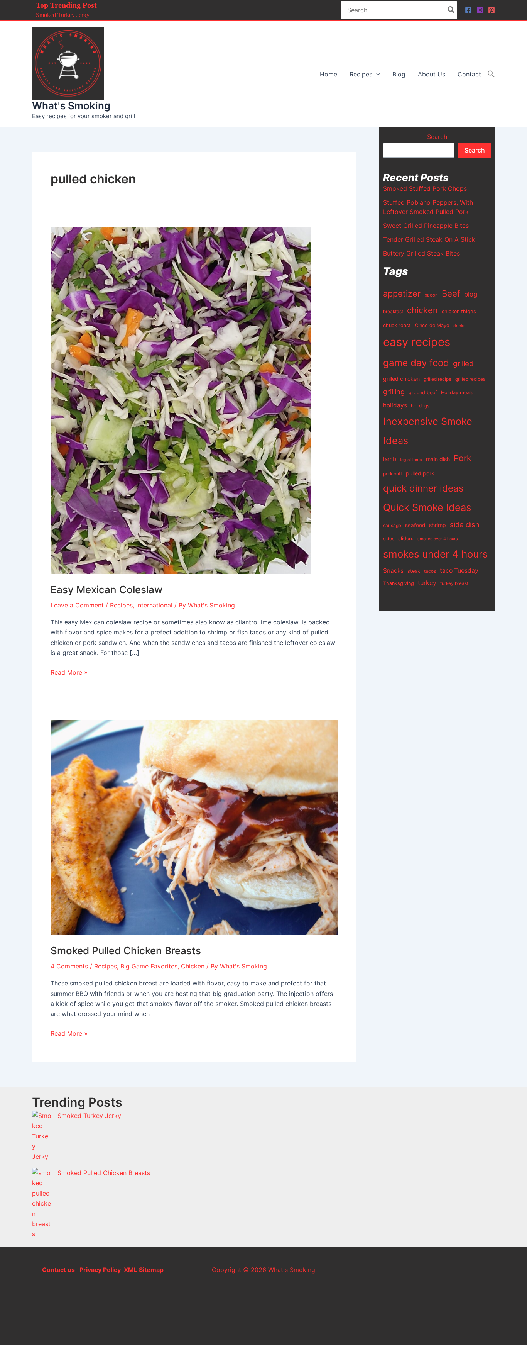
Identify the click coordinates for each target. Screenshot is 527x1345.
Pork (462, 458)
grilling (394, 391)
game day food (416, 362)
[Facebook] (468, 10)
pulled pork (420, 473)
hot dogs (420, 406)
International (154, 605)
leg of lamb (411, 459)
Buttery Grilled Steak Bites (421, 253)
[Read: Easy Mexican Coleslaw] (181, 400)
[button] (376, 74)
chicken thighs (459, 311)
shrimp (437, 525)
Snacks (393, 570)
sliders (406, 538)
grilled (463, 363)
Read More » (69, 671)
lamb (389, 459)
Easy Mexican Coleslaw (106, 589)
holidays (395, 405)
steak (413, 571)
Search (437, 137)
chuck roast (397, 325)
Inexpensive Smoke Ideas (427, 431)
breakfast (393, 311)
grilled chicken (401, 378)
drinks (459, 325)
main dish (438, 459)
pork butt (392, 474)
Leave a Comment (77, 605)
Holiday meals (457, 392)
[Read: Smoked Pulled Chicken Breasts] (194, 827)
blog (470, 294)
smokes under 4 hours (435, 554)
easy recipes (416, 342)
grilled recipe (437, 379)
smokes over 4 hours (437, 538)
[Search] (451, 10)
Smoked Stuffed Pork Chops (425, 188)
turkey (427, 583)
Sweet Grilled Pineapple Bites (426, 225)
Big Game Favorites (148, 966)
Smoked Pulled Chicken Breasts (126, 951)
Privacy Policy (99, 1270)
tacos (430, 571)
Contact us (58, 1270)
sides (388, 538)
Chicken (192, 966)
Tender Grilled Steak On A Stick (429, 239)
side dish (465, 524)
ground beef (423, 392)
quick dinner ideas (423, 488)
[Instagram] (479, 10)
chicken (422, 310)
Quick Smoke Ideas (427, 507)
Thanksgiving (398, 583)
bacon (431, 295)
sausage (392, 525)
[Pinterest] (491, 10)
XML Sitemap (144, 1270)
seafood (415, 525)
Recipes (121, 605)
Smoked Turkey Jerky (63, 15)
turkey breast (454, 583)
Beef (451, 293)
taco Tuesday (459, 570)
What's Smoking (71, 106)
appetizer (402, 293)
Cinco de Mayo (432, 325)
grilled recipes (470, 379)
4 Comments (69, 966)
